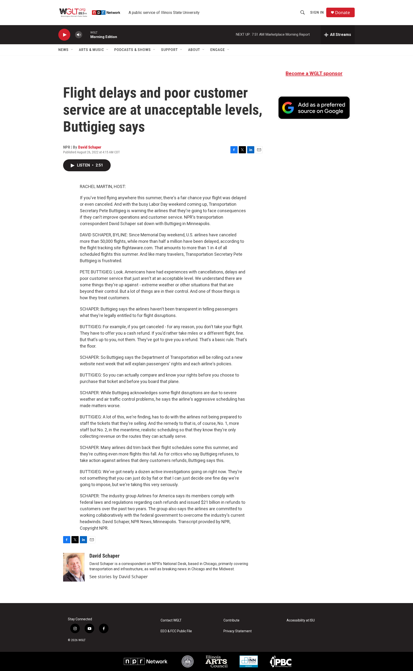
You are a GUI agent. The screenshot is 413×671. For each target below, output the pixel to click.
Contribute (231, 620)
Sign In (317, 12)
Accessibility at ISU (301, 620)
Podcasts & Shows (132, 50)
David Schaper (89, 147)
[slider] (86, 34)
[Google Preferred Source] (314, 107)
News (63, 50)
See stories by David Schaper (118, 576)
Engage (217, 50)
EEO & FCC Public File (176, 631)
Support (169, 50)
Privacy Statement (237, 631)
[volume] (79, 34)
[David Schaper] (74, 567)
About (194, 50)
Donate (342, 12)
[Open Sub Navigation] (72, 50)
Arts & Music (91, 50)
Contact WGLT (171, 620)
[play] (64, 35)
